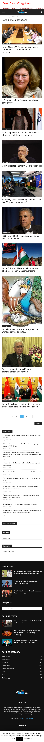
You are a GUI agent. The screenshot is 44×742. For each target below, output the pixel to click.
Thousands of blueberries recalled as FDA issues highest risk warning (21, 464)
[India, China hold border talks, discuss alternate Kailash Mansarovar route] (22, 254)
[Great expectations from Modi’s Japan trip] (22, 151)
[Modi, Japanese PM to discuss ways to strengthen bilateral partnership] (22, 119)
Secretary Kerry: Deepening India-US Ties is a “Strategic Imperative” (21, 200)
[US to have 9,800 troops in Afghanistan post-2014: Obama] (22, 220)
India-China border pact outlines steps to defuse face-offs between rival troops (21, 405)
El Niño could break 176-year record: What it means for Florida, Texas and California (20, 488)
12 (17, 416)
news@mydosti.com (26, 718)
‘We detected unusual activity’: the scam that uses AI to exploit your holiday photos (21, 496)
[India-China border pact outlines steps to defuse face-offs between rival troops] (22, 389)
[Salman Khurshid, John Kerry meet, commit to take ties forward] (22, 352)
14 (26, 416)
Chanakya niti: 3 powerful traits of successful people (20, 504)
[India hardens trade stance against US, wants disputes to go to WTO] (22, 301)
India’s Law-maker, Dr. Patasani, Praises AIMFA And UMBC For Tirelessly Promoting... (27, 633)
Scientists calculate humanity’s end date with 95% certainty (22, 472)
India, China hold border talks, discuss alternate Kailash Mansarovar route (20, 269)
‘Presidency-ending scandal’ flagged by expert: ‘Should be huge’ (21, 479)
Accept (19, 739)
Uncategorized (6, 43)
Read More (28, 739)
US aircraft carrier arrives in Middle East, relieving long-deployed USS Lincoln (20, 445)
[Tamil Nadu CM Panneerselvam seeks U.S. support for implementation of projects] (22, 34)
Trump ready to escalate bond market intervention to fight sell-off (22, 436)
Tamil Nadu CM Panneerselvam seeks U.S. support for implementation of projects (20, 49)
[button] (41, 12)
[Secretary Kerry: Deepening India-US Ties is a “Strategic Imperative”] (22, 184)
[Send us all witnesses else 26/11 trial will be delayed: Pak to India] (7, 623)
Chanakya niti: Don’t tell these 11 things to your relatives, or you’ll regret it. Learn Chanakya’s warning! (22, 511)
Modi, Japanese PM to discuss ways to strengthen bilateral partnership (20, 133)
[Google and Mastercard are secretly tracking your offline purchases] (7, 642)
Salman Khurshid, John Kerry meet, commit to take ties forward (18, 370)
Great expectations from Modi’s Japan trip (22, 166)
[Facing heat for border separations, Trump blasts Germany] (7, 583)
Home (4, 17)
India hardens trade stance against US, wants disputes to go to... (20, 330)
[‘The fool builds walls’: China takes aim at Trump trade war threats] (7, 593)
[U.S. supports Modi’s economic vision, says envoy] (22, 77)
